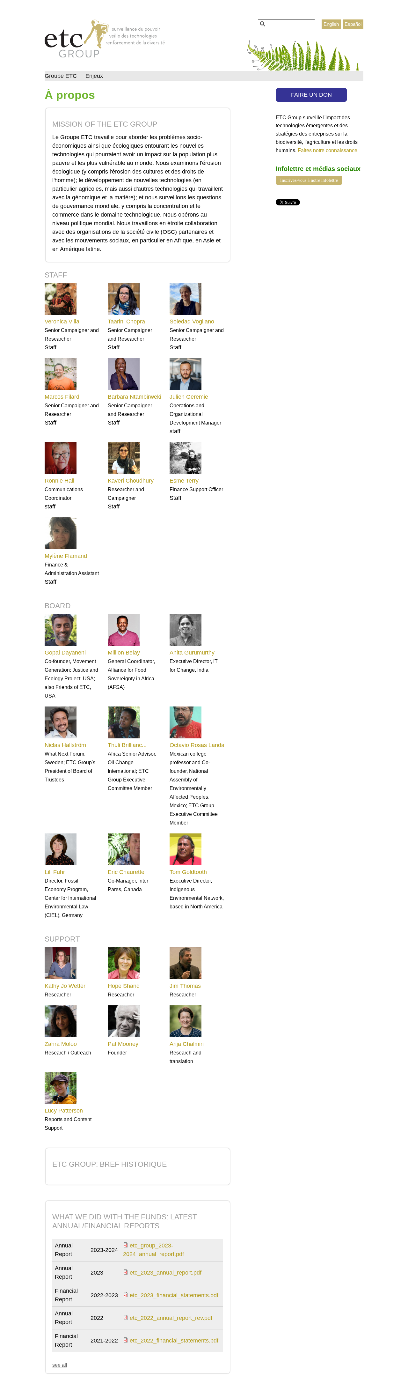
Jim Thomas (185, 986)
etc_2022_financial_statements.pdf (174, 1340)
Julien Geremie (189, 397)
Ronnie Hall (59, 480)
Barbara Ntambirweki (134, 397)
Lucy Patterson (64, 1110)
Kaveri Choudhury (131, 480)
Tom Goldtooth (188, 872)
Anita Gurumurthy (192, 652)
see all (59, 1365)
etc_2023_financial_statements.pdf (174, 1295)
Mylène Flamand (66, 556)
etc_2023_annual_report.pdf (165, 1272)
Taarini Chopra (126, 321)
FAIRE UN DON (311, 95)
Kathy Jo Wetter (65, 986)
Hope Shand (124, 986)
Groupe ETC (61, 76)
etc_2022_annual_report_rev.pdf (171, 1318)
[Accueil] (105, 40)
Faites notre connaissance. (328, 150)
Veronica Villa (62, 321)
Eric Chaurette (126, 872)
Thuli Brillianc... (127, 745)
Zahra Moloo (61, 1044)
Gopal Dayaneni (65, 652)
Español (353, 24)
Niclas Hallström (65, 745)
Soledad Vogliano (192, 321)
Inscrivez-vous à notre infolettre (309, 180)
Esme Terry (184, 480)
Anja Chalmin (187, 1044)
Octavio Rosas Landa (197, 745)
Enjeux (94, 76)
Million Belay (124, 652)
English (331, 24)
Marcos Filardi (63, 397)
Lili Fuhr (55, 872)
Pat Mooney (123, 1044)
